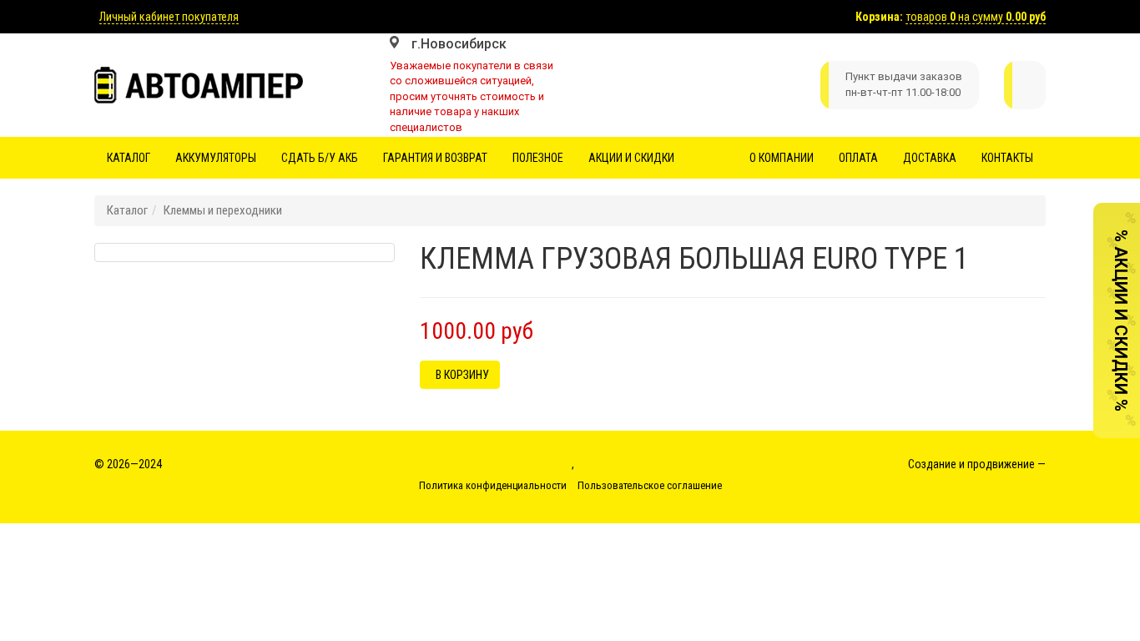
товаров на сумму (975, 16)
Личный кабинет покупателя (169, 16)
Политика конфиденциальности (493, 485)
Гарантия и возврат (435, 157)
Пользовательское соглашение (650, 485)
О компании (781, 157)
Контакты (1007, 157)
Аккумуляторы (215, 157)
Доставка (929, 157)
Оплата (858, 157)
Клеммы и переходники (223, 210)
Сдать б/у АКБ (319, 157)
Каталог (128, 157)
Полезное (537, 157)
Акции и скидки (631, 157)
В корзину (460, 374)
